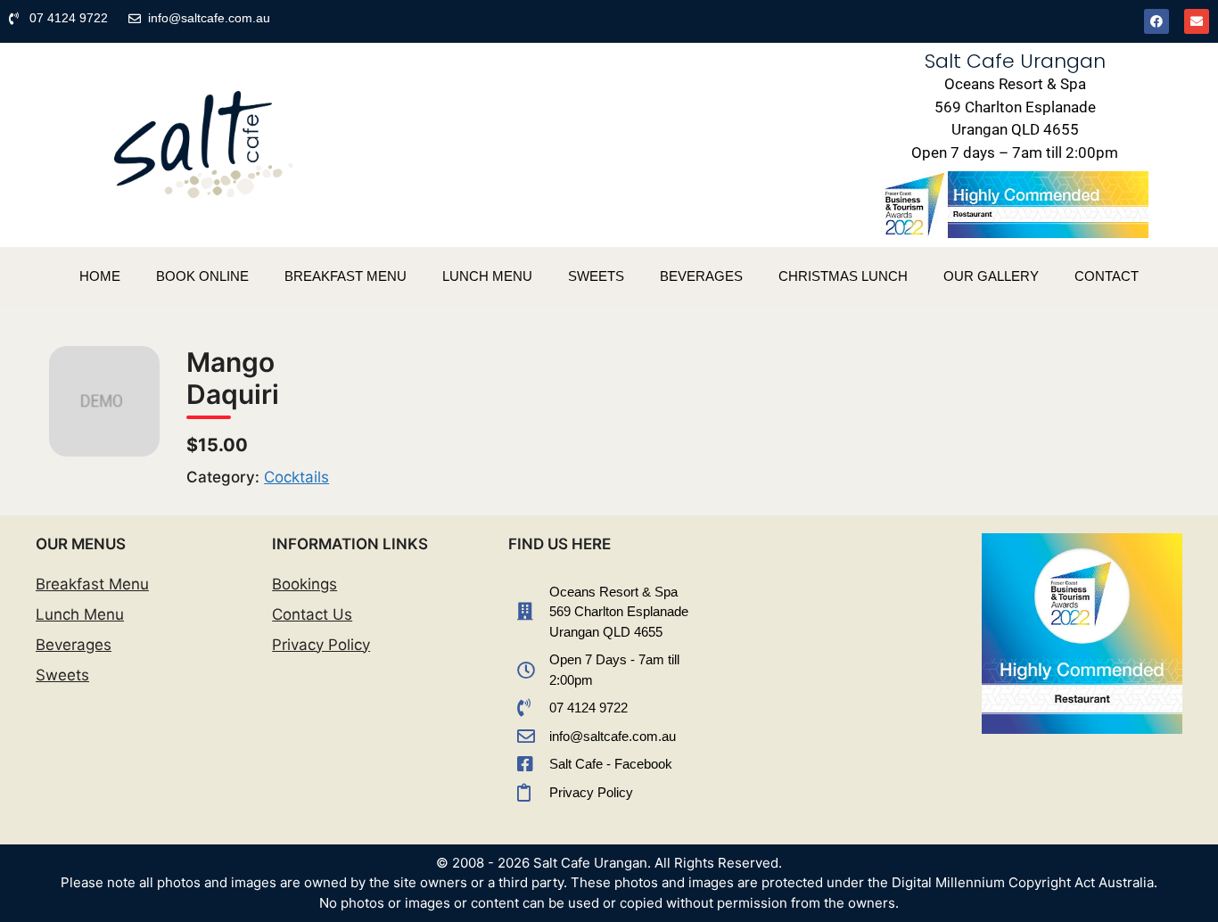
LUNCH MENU (487, 276)
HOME (99, 276)
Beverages (73, 645)
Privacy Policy (321, 645)
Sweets (62, 675)
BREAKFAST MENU (345, 276)
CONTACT (1106, 276)
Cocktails (296, 477)
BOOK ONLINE (202, 276)
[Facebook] (1156, 21)
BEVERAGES (701, 276)
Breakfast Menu (92, 584)
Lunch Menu (80, 614)
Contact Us (312, 614)
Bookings (304, 584)
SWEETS (596, 276)
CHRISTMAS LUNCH (843, 276)
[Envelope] (1196, 21)
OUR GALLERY (991, 276)
